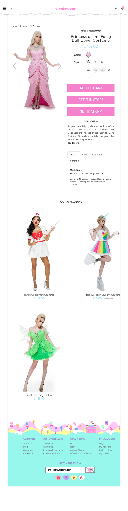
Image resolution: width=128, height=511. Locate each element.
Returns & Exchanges (52, 450)
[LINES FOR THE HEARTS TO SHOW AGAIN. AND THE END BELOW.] (39, 250)
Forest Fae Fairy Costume (39, 395)
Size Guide (97, 154)
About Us (27, 443)
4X (88, 77)
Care (84, 154)
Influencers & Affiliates (81, 453)
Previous (14, 65)
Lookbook (28, 453)
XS (88, 62)
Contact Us (47, 443)
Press (73, 447)
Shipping (74, 161)
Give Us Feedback (51, 453)
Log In (102, 443)
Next (59, 65)
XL (88, 70)
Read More (73, 143)
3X (109, 70)
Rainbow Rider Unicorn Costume (102, 294)
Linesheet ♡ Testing (30, 26)
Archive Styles (77, 450)
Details (74, 154)
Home (15, 26)
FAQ (72, 443)
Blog (25, 447)
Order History (105, 450)
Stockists (27, 450)
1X (95, 70)
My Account (105, 447)
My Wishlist (104, 453)
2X (102, 70)
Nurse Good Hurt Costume (39, 294)
